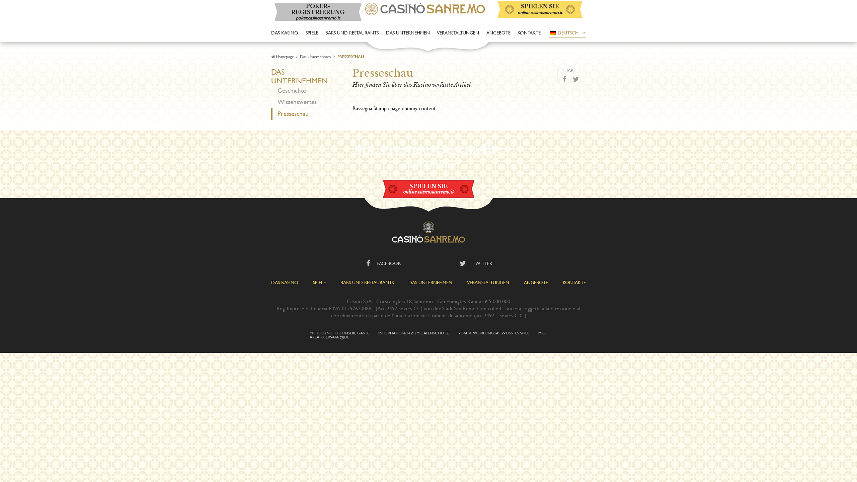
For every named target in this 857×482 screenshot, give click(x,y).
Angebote (498, 32)
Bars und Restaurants (352, 32)
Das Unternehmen (408, 32)
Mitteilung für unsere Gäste (339, 333)
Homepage (285, 57)
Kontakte (529, 32)
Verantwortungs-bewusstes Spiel (493, 333)
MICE (542, 333)
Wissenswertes (297, 101)
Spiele (312, 32)
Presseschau (293, 113)
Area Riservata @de (329, 337)
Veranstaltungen (458, 32)
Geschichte (292, 90)
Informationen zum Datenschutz (413, 333)
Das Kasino (284, 32)
